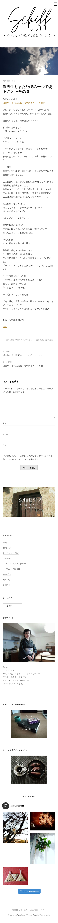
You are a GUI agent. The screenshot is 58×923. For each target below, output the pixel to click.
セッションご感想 (11, 553)
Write (35, 915)
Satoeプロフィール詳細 (13, 683)
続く (5, 326)
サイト (5, 445)
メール (6, 434)
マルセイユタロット (15, 569)
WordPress (21, 915)
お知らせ (7, 547)
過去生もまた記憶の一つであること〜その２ (24, 102)
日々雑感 (7, 579)
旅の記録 (49, 339)
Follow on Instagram (31, 891)
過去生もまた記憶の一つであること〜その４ (24, 365)
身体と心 (7, 585)
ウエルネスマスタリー (25, 339)
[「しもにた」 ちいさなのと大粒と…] (15, 876)
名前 (5, 423)
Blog (12, 339)
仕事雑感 (40, 339)
